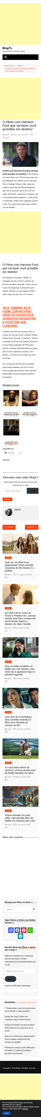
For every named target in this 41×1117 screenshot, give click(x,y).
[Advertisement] (20, 24)
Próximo (30, 527)
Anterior (10, 527)
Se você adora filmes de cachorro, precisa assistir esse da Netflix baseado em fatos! (20, 770)
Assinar (32, 491)
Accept (6, 1113)
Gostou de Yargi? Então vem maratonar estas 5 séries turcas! (17, 1018)
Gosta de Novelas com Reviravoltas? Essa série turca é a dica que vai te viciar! (20, 1028)
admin (7, 135)
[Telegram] (20, 936)
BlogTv (7, 48)
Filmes (7, 138)
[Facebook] (17, 930)
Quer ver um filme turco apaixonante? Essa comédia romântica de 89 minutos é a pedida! (20, 1039)
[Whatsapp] (30, 930)
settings (25, 1109)
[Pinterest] (23, 930)
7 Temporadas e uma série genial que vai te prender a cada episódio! (20, 1009)
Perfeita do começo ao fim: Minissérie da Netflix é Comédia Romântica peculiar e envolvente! (20, 1050)
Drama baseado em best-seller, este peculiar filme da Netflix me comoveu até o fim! (20, 818)
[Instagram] (11, 930)
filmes (8, 499)
